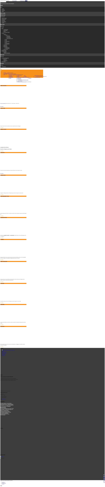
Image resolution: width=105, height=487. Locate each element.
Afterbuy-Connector (6, 49)
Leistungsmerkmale (7, 41)
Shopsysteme (5, 52)
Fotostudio (45, 76)
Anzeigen (5, 31)
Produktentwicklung (4, 50)
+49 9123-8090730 (15, 0)
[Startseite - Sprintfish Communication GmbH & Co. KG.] (8, 350)
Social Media (9, 403)
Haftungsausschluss (4, 483)
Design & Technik (2, 24)
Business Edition (8, 36)
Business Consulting (4, 19)
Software (3, 33)
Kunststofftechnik (3, 404)
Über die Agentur (11, 72)
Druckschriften (6, 410)
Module (6, 39)
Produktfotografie (5, 60)
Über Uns (3, 8)
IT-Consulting (10, 75)
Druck (8, 413)
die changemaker (14, 73)
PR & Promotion (3, 20)
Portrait (6, 40)
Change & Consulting (2, 13)
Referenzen (3, 9)
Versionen (6, 34)
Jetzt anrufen (26, 0)
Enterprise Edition (9, 37)
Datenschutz (3, 482)
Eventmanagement (4, 21)
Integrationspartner (7, 47)
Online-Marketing (5, 407)
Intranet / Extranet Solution (10, 38)
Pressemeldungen (4, 66)
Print (2, 28)
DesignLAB (3, 22)
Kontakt (3, 11)
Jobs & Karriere (3, 10)
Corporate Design (5, 30)
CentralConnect (5, 44)
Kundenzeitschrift (3, 413)
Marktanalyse (2, 414)
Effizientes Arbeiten (7, 43)
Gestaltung (2, 412)
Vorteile (6, 42)
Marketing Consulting (4, 18)
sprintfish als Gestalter (40, 75)
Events (8, 411)
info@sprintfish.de (22, 0)
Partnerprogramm (5, 46)
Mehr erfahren (1, 106)
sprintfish (1, 5)
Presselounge (2, 63)
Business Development (9, 405)
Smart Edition (8, 35)
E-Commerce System (4, 51)
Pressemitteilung (3, 406)
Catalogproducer (5, 45)
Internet (3, 27)
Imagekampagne (10, 404)
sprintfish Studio (2, 54)
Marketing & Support (2, 14)
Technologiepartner (7, 48)
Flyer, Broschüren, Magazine (7, 32)
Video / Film (5, 59)
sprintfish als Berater (21, 74)
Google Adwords (3, 403)
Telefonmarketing (3, 411)
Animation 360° (5, 58)
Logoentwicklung (8, 412)
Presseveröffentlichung (4, 408)
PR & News (39, 77)
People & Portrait (4, 61)
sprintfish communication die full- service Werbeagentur (7, 3)
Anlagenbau (2, 405)
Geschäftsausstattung (6, 29)
